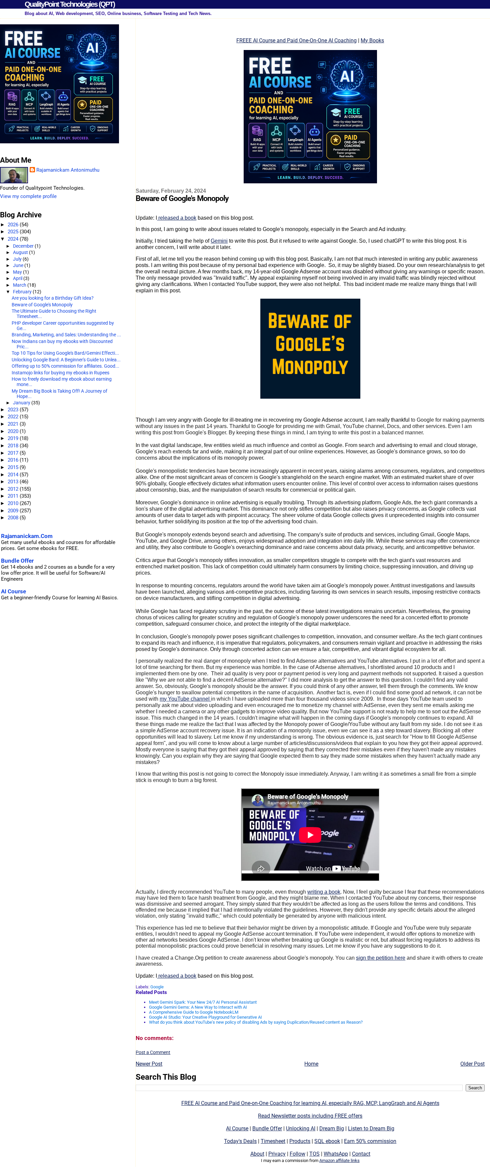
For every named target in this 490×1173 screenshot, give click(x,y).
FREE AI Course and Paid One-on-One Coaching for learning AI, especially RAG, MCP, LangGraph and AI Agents (310, 1103)
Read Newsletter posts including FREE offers (310, 1116)
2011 (14, 496)
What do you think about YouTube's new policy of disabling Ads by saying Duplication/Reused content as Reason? (256, 1022)
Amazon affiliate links (339, 1160)
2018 (14, 446)
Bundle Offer (267, 1128)
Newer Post (149, 1064)
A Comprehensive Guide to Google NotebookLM (193, 1012)
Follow (297, 1154)
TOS (314, 1154)
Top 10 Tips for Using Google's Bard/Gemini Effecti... (65, 353)
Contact (361, 1154)
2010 (14, 503)
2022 (14, 417)
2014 (14, 475)
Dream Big (331, 1128)
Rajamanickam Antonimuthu (67, 170)
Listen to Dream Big (371, 1128)
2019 (14, 438)
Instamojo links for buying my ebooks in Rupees (60, 372)
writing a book (323, 892)
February (23, 291)
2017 (14, 453)
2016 (14, 460)
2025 (14, 232)
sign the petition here (380, 958)
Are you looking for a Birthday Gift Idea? (53, 298)
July (18, 259)
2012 (14, 489)
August (21, 252)
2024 (14, 239)
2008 (14, 518)
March (20, 285)
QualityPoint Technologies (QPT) (70, 4)
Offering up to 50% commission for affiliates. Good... (65, 366)
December (24, 246)
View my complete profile (28, 196)
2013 (14, 482)
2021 (14, 424)
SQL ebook (327, 1141)
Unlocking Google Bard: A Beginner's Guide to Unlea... (66, 359)
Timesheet (273, 1141)
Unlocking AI (300, 1128)
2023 (14, 410)
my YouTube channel (185, 699)
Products (299, 1141)
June (18, 265)
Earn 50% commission (370, 1141)
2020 (14, 431)
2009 (14, 511)
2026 (14, 225)
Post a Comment (153, 1052)
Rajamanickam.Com (27, 536)
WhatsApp (336, 1154)
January (22, 402)
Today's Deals (240, 1141)
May (18, 272)
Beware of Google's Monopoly (42, 304)
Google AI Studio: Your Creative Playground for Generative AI (205, 1017)
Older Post (472, 1064)
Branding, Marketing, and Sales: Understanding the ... (66, 334)
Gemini (219, 241)
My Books (372, 40)
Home (311, 1064)
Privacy (277, 1154)
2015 (14, 467)
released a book (176, 218)
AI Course (237, 1128)
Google (157, 986)
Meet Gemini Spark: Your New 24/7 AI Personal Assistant (203, 1002)
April (18, 278)
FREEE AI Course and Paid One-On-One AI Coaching (296, 40)
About (257, 1154)
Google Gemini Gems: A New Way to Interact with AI (198, 1007)
